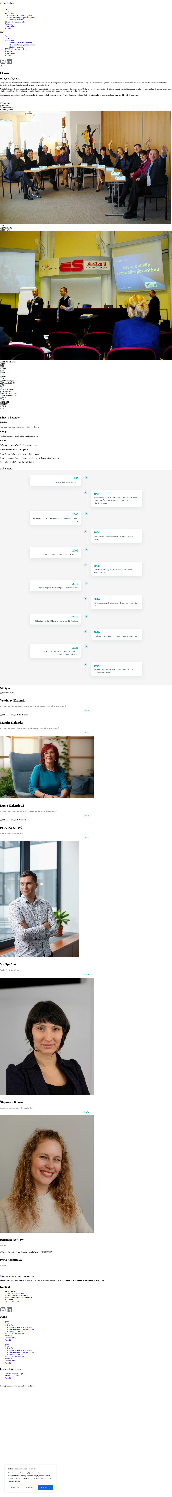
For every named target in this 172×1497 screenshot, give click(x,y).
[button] (86, 32)
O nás (7, 11)
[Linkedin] (9, 61)
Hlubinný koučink (16, 20)
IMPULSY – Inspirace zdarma (16, 22)
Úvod (7, 9)
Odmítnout (29, 1487)
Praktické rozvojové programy (20, 16)
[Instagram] (3, 61)
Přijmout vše (45, 1487)
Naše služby (9, 13)
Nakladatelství (10, 26)
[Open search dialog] (1, 66)
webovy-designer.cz (41, 1386)
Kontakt (8, 28)
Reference (8, 24)
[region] (30, 1478)
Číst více (86, 711)
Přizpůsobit (15, 1487)
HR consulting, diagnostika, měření (22, 18)
